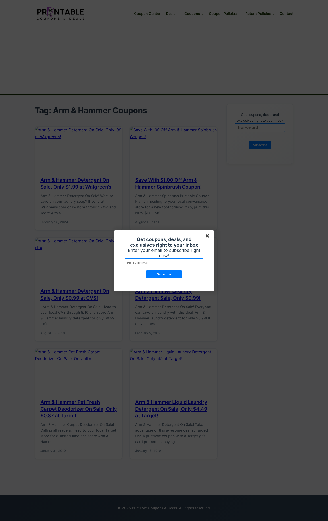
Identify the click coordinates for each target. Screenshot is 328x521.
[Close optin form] (208, 236)
